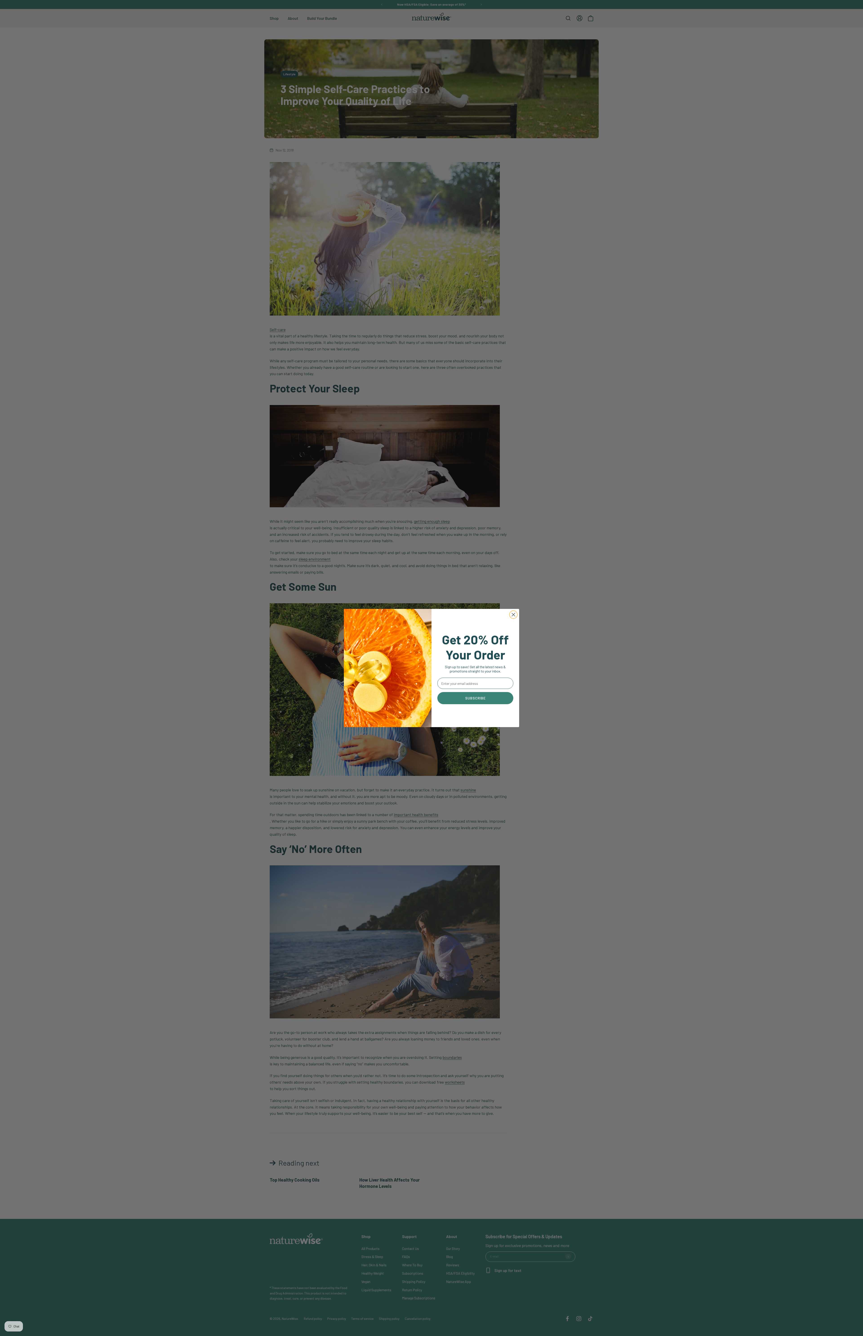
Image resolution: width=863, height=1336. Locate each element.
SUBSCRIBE (475, 698)
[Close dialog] (513, 615)
